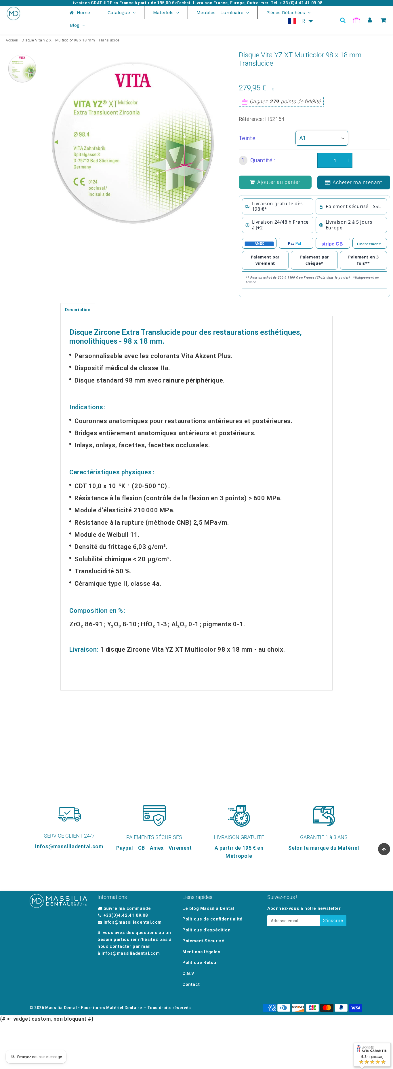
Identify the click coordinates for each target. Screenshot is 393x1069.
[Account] (369, 20)
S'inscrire (333, 920)
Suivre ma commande (127, 908)
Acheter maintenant (357, 182)
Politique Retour (200, 962)
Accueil (12, 40)
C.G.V (188, 973)
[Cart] (383, 20)
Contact (191, 984)
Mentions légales (201, 951)
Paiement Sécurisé (203, 941)
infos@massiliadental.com (133, 922)
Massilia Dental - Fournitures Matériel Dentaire (93, 1007)
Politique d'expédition (206, 930)
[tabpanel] (22, 68)
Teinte (247, 138)
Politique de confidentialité (212, 919)
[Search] (342, 20)
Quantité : (258, 160)
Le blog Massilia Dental (208, 908)
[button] (301, 21)
